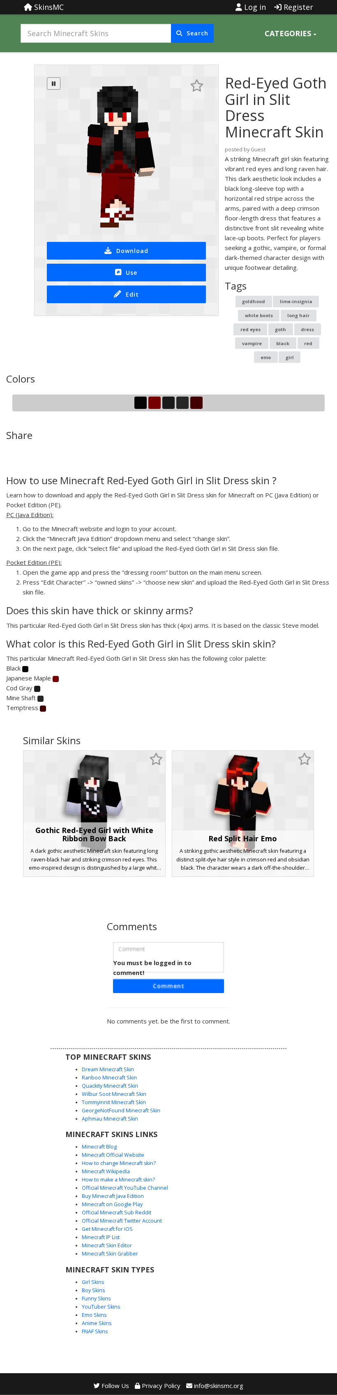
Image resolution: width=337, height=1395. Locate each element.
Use (131, 272)
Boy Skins (93, 1290)
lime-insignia (296, 301)
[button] (290, 33)
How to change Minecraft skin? (119, 1163)
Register (297, 7)
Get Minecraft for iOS (107, 1229)
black (282, 343)
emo (266, 357)
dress (307, 329)
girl (290, 357)
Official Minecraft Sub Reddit (116, 1212)
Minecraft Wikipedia (106, 1171)
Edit (132, 294)
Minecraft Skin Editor (107, 1245)
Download (132, 251)
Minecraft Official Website (113, 1154)
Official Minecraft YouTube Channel (125, 1187)
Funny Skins (96, 1298)
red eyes (250, 329)
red (308, 343)
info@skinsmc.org (218, 1385)
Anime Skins (96, 1323)
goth (280, 329)
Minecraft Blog (99, 1146)
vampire (252, 343)
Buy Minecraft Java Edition (113, 1196)
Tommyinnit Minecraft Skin (114, 1102)
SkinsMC (48, 7)
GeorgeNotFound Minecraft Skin (121, 1110)
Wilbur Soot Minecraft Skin (114, 1094)
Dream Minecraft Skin (108, 1069)
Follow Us (114, 1385)
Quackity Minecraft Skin (110, 1085)
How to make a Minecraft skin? (118, 1179)
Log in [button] (254, 7)
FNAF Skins (95, 1331)
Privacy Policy (160, 1385)
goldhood (253, 301)
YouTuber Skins (101, 1306)
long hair (298, 315)
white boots (259, 315)
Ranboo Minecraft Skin (109, 1077)
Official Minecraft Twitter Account (122, 1220)
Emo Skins (94, 1314)
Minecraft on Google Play (112, 1204)
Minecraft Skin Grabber (110, 1253)
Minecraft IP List (101, 1237)
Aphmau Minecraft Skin (110, 1118)
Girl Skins (93, 1282)
